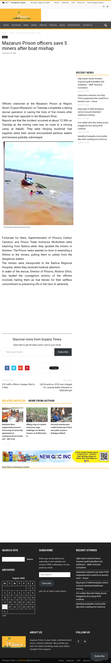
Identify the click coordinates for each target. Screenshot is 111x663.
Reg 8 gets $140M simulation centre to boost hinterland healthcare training (91, 112)
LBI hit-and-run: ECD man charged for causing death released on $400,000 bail (56, 387)
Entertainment (74, 25)
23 (33, 602)
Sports (62, 25)
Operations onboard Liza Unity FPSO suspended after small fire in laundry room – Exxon (93, 98)
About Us (80, 2)
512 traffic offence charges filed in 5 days (18, 386)
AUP (73, 2)
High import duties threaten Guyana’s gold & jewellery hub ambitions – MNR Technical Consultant (91, 83)
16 (33, 597)
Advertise (65, 2)
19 (14, 602)
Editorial (43, 25)
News (26, 25)
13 (19, 597)
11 (9, 597)
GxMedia (22, 660)
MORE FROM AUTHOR (41, 400)
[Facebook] (103, 7)
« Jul (4, 615)
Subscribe (63, 352)
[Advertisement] (37, 77)
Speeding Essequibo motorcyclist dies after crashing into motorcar (92, 137)
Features (53, 25)
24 (5, 606)
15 (28, 597)
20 (19, 602)
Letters (34, 25)
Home (56, 2)
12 (14, 597)
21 (24, 602)
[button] (105, 25)
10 (5, 597)
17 (5, 602)
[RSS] (107, 7)
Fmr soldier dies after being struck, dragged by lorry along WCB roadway (93, 125)
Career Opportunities (95, 2)
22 (28, 602)
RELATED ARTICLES (13, 400)
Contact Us (87, 25)
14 (24, 597)
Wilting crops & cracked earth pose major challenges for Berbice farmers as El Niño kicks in (36, 430)
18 (9, 602)
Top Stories (16, 25)
